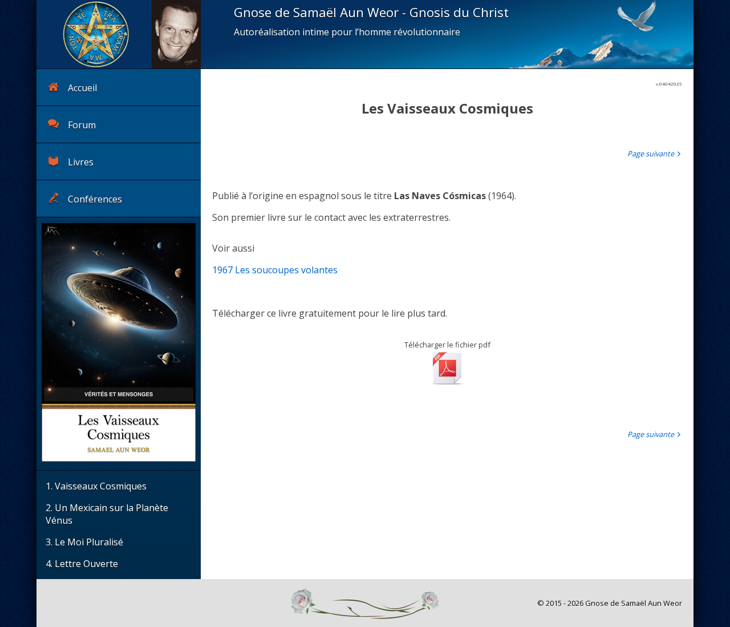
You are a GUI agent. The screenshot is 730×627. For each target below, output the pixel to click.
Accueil (82, 88)
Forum (82, 125)
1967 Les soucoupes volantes (275, 270)
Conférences (95, 199)
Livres (81, 162)
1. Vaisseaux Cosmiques (96, 486)
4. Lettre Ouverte (82, 563)
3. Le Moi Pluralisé (84, 542)
